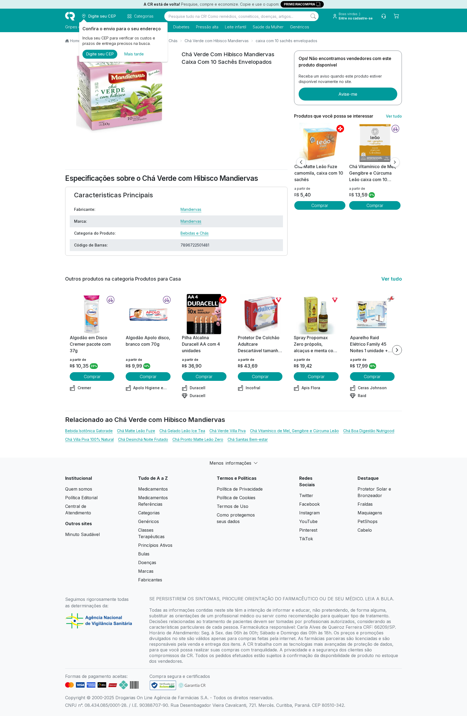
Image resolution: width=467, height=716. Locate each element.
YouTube (308, 521)
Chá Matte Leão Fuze (136, 430)
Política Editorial (81, 497)
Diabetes (181, 26)
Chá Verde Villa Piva (227, 430)
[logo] (70, 16)
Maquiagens (370, 512)
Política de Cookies (236, 497)
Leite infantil (235, 26)
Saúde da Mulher (268, 26)
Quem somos (78, 489)
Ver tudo (394, 116)
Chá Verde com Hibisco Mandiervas (217, 40)
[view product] (319, 143)
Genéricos (299, 26)
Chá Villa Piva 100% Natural (89, 439)
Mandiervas (191, 209)
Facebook (309, 504)
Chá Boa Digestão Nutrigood (368, 430)
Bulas (143, 554)
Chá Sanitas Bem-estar (248, 439)
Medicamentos (153, 489)
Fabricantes (150, 579)
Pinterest (308, 530)
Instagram (309, 512)
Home (75, 40)
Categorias (149, 512)
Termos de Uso (232, 506)
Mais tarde (134, 53)
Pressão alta (207, 26)
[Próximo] (395, 162)
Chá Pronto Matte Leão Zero (197, 439)
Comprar (319, 205)
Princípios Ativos (155, 545)
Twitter (306, 495)
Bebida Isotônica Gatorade (89, 430)
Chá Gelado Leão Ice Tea (182, 430)
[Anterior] (301, 162)
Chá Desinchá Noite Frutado (143, 439)
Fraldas (365, 504)
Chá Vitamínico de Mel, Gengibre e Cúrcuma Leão (294, 430)
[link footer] (162, 685)
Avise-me (347, 94)
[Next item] (397, 350)
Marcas (146, 571)
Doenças (147, 562)
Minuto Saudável (82, 534)
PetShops (368, 521)
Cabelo (365, 530)
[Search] (313, 16)
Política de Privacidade (240, 489)
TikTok (306, 538)
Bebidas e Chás (195, 233)
